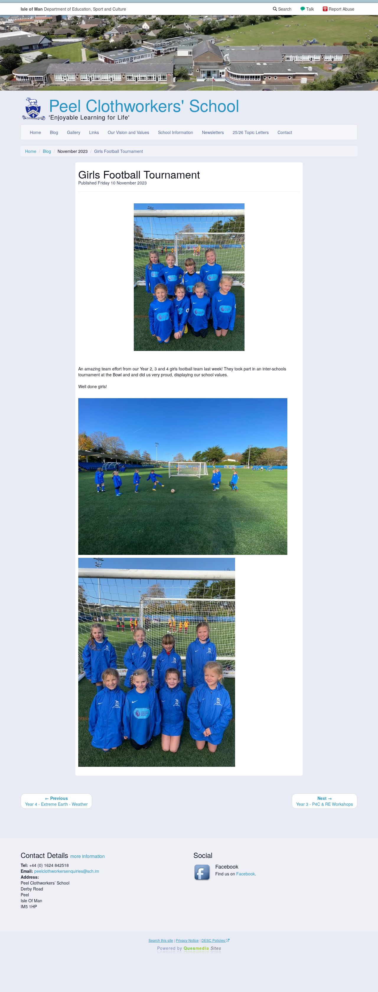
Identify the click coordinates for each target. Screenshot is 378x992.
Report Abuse (341, 9)
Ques (202, 948)
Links (94, 132)
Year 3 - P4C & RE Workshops (324, 801)
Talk (310, 9)
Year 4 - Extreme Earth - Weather (56, 801)
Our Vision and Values (128, 132)
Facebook (245, 874)
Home (35, 132)
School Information (175, 132)
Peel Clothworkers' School (144, 105)
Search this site (161, 940)
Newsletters (213, 132)
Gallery (73, 132)
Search (284, 9)
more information (87, 856)
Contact (285, 132)
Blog (54, 132)
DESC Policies (213, 940)
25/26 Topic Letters (251, 132)
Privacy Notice (187, 940)
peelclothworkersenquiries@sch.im (66, 871)
